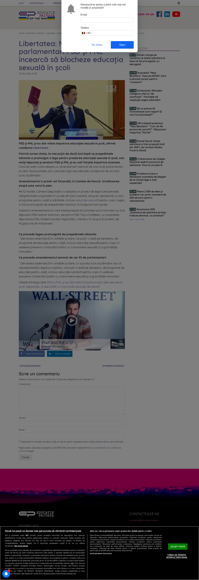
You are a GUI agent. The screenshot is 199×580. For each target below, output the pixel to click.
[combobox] (87, 33)
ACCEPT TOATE (178, 546)
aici (72, 563)
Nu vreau (97, 44)
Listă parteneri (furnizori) (101, 553)
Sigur (122, 44)
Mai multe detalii (21, 546)
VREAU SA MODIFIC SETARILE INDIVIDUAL (176, 556)
